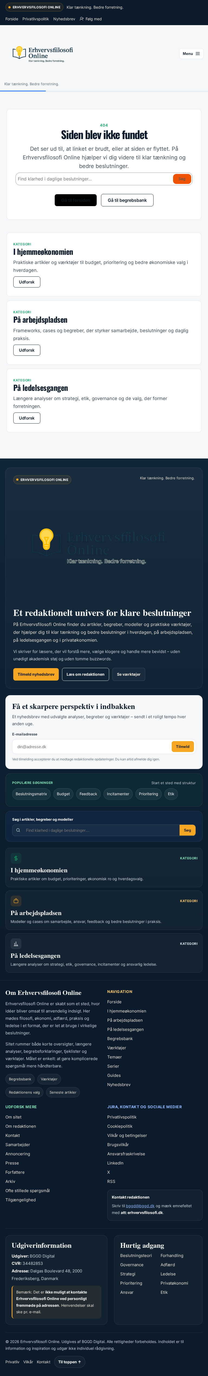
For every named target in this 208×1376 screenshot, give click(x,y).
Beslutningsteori (136, 1255)
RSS (111, 1181)
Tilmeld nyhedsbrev (36, 674)
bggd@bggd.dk (140, 1205)
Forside (11, 19)
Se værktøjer (129, 674)
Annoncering (17, 1153)
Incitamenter (118, 793)
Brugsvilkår (118, 1144)
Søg (182, 178)
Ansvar (127, 1292)
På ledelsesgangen (125, 1029)
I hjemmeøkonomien (126, 1011)
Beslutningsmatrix (31, 793)
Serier (113, 1066)
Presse (12, 1163)
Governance (132, 1264)
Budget (63, 793)
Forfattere (15, 1172)
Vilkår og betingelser (127, 1135)
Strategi (127, 1273)
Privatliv (12, 1361)
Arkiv (10, 1181)
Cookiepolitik (119, 1126)
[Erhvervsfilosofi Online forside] (104, 545)
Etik (171, 793)
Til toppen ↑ (69, 1361)
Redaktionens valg (24, 1092)
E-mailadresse (24, 734)
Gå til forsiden (75, 200)
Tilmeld (183, 746)
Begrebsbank (20, 1079)
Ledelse (168, 1273)
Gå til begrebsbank (127, 200)
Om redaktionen (20, 1126)
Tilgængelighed (20, 1199)
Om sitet (13, 1117)
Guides (114, 1075)
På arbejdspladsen (125, 1020)
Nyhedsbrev (64, 19)
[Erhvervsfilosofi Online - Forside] (90, 53)
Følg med (94, 19)
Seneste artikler (63, 1092)
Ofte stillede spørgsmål (27, 1190)
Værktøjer (49, 1079)
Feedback (88, 793)
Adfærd (168, 1264)
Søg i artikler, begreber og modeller (42, 819)
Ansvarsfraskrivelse (126, 1153)
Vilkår (28, 1361)
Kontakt (12, 1135)
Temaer (114, 1057)
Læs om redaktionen (86, 674)
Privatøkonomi (174, 1283)
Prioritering (148, 793)
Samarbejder (17, 1144)
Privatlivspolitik (35, 19)
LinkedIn (115, 1163)
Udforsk (27, 282)
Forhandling (172, 1255)
